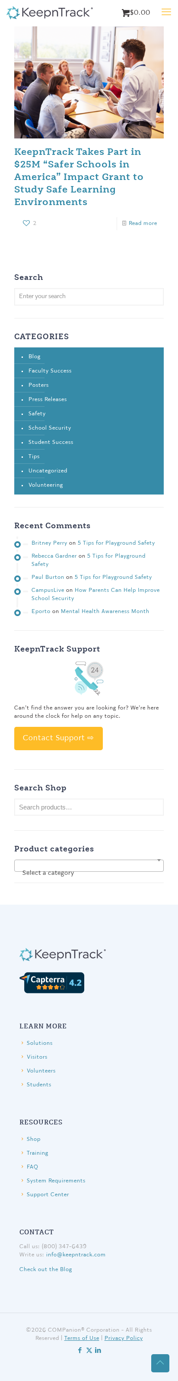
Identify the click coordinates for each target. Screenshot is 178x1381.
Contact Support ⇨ (58, 738)
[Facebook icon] (80, 1351)
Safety (37, 414)
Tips (34, 456)
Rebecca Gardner (54, 556)
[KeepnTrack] (49, 13)
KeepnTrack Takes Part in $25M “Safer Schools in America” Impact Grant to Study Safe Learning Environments (79, 176)
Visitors (37, 1057)
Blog (35, 357)
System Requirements (56, 1181)
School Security (50, 428)
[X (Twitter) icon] (89, 1351)
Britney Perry (49, 543)
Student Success (51, 442)
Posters (39, 385)
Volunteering (46, 485)
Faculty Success (50, 371)
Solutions (40, 1043)
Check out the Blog (45, 1269)
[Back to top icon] (160, 1363)
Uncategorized (48, 471)
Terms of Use (81, 1338)
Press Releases (48, 399)
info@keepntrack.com (76, 1255)
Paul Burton (48, 577)
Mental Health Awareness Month (105, 611)
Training (37, 1153)
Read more (143, 223)
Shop (34, 1139)
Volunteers (41, 1071)
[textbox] (89, 873)
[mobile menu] (166, 13)
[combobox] (89, 866)
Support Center (48, 1195)
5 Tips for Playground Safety (116, 543)
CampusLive (48, 590)
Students (39, 1085)
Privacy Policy (124, 1338)
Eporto (41, 611)
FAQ (32, 1167)
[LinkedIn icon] (98, 1351)
